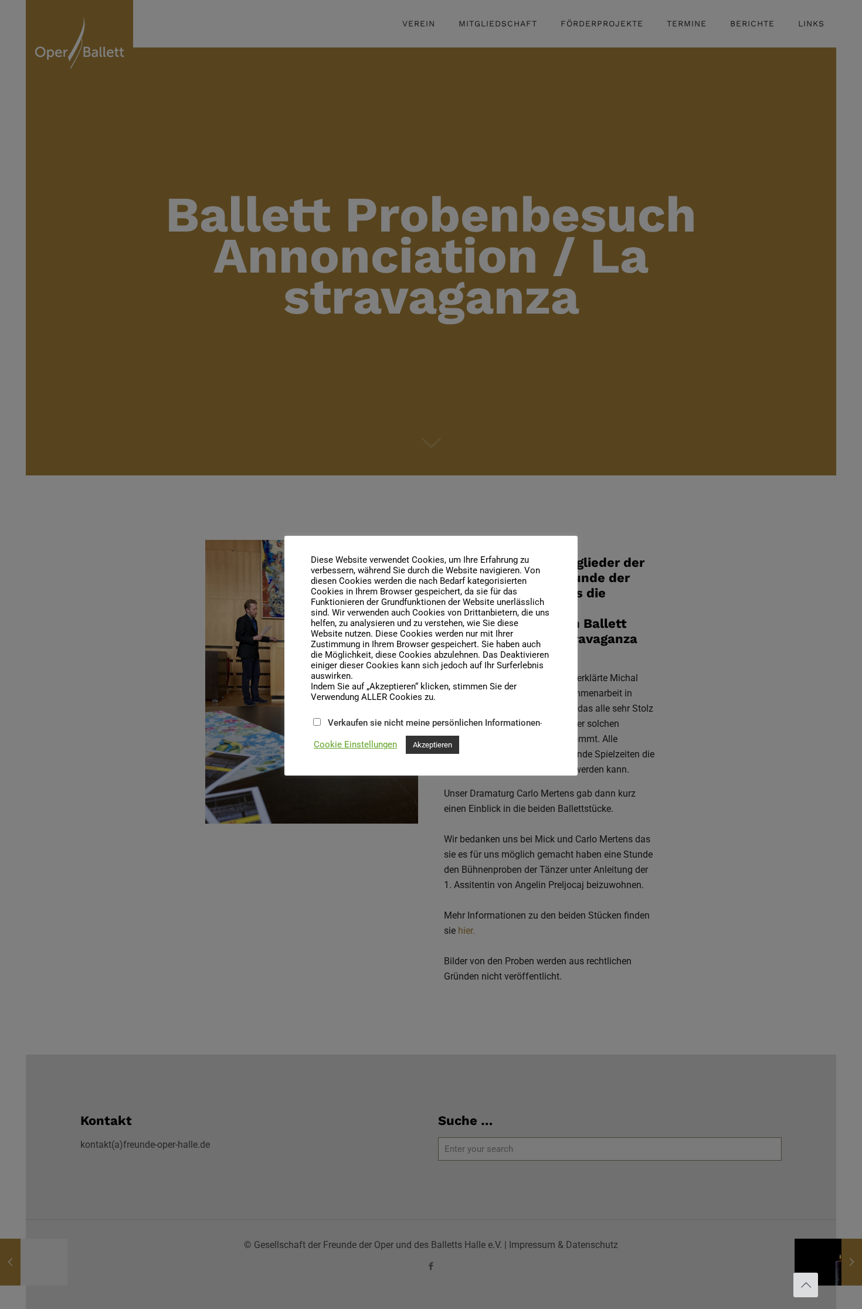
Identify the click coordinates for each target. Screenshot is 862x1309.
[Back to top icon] (805, 1285)
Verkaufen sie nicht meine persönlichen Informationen (434, 723)
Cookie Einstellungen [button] (355, 744)
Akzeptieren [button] (432, 744)
